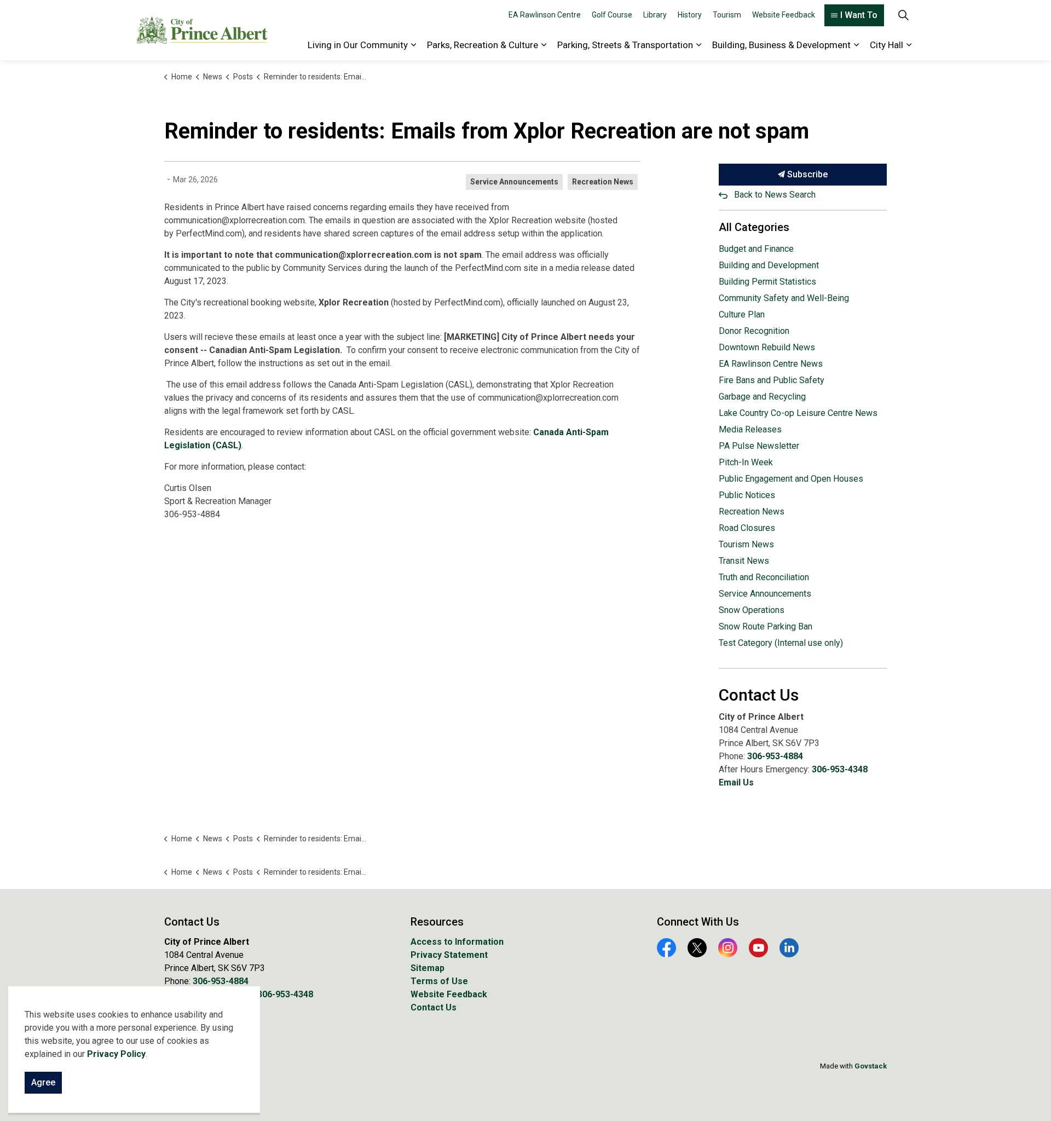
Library (655, 14)
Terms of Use (439, 981)
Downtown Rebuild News (767, 347)
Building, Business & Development (781, 44)
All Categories (754, 227)
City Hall (886, 44)
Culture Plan (742, 314)
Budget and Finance (756, 249)
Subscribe (806, 174)
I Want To (858, 15)
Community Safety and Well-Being (784, 298)
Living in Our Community (358, 44)
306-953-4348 (840, 769)
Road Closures (747, 528)
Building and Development (769, 265)
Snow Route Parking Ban (765, 626)
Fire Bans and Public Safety (771, 380)
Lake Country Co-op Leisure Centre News (798, 413)
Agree (43, 1082)
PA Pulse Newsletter (759, 446)
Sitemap (427, 968)
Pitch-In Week (746, 462)
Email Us (736, 782)
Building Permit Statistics (767, 281)
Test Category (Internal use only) (781, 643)
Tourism (727, 14)
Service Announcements (514, 181)
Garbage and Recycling (762, 396)
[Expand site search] (903, 15)
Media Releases (750, 429)
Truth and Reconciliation (764, 577)
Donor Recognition (754, 331)
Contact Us (434, 1007)
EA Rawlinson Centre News (771, 364)
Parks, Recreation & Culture (482, 44)
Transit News (744, 561)
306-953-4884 (775, 756)
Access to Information (457, 942)
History (690, 14)
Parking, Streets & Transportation (625, 44)
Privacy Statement (449, 955)
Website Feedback (783, 14)
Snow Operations (751, 610)
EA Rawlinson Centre (545, 14)
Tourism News (746, 544)
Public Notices (747, 495)
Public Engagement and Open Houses (791, 478)
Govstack (870, 1066)
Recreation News (602, 181)
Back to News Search (775, 194)
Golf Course (612, 14)
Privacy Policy (116, 1054)
